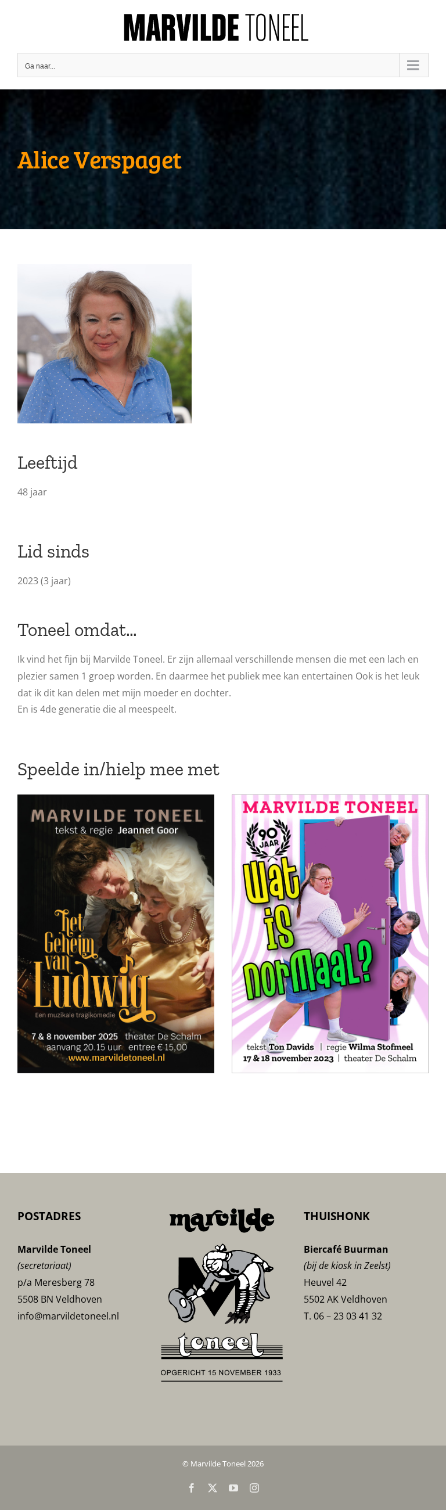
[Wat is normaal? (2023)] (330, 800)
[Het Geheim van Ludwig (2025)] (115, 800)
